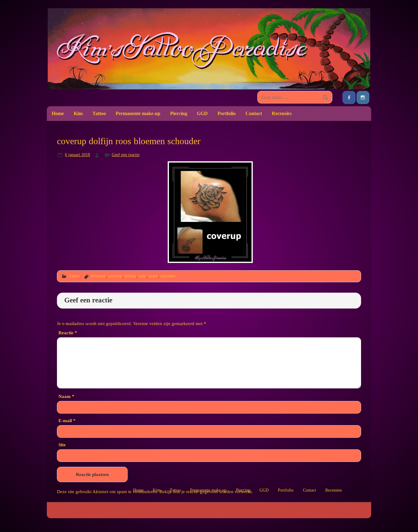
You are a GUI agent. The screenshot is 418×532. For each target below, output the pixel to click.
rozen (153, 275)
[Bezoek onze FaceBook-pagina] (348, 97)
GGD (202, 113)
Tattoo (99, 113)
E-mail (67, 420)
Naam (66, 396)
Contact (253, 113)
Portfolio (227, 113)
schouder (168, 275)
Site (62, 444)
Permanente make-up (138, 113)
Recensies (282, 113)
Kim (78, 113)
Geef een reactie (126, 154)
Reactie (67, 332)
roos (142, 275)
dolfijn (130, 275)
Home (58, 113)
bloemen (98, 275)
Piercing (178, 113)
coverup (115, 275)
